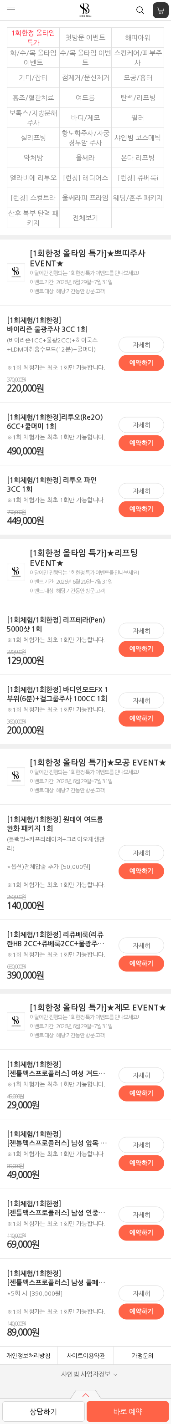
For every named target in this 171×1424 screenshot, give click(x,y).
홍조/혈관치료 (33, 97)
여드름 (85, 97)
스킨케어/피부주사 (138, 58)
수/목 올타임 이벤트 (85, 58)
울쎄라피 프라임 (85, 197)
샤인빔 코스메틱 (137, 137)
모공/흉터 (138, 77)
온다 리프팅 (138, 157)
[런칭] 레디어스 (85, 177)
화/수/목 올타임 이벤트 (33, 58)
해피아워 (137, 37)
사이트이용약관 (86, 1356)
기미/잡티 (33, 77)
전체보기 (85, 217)
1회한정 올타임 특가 (33, 38)
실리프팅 (33, 137)
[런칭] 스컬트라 (33, 197)
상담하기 (43, 1411)
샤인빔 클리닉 (85, 10)
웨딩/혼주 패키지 (138, 197)
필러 (137, 117)
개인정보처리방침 (28, 1356)
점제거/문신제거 (85, 77)
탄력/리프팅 (137, 97)
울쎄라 (85, 157)
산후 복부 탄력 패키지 (33, 218)
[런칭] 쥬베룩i (138, 177)
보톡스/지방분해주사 (33, 118)
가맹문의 (143, 1356)
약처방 (33, 157)
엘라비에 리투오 (33, 177)
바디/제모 (85, 117)
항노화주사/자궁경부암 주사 (85, 138)
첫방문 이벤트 (85, 37)
